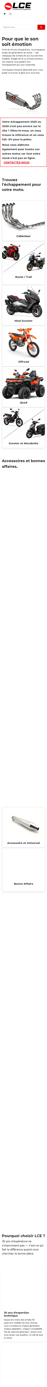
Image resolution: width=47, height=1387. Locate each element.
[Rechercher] (41, 27)
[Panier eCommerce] (4, 13)
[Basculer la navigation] (10, 13)
